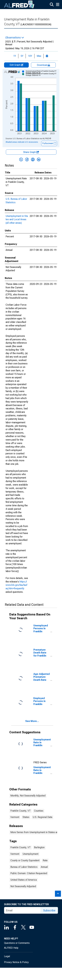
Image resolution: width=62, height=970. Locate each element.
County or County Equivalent (24, 860)
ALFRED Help (11, 947)
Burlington (39, 847)
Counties (38, 810)
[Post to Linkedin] (38, 159)
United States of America (23, 879)
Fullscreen (48, 143)
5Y (22, 56)
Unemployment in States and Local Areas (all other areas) (17, 219)
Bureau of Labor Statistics (23, 867)
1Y (14, 56)
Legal (7, 956)
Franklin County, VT (20, 810)
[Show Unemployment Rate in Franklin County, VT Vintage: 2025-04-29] (42, 72)
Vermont (14, 817)
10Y (30, 56)
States (26, 817)
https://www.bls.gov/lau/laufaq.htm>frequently (16, 585)
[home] (19, 4)
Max (39, 56)
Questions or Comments (17, 943)
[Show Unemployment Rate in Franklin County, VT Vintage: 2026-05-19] (42, 74)
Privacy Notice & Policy (16, 962)
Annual (44, 867)
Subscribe (49, 910)
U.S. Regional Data (42, 817)
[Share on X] (21, 159)
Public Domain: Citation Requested (28, 873)
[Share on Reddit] (33, 159)
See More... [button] (32, 721)
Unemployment (30, 853)
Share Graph (29, 152)
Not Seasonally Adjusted (23, 886)
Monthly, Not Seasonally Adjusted (27, 795)
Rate (45, 860)
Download (42, 65)
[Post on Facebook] (27, 159)
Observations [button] (13, 37)
